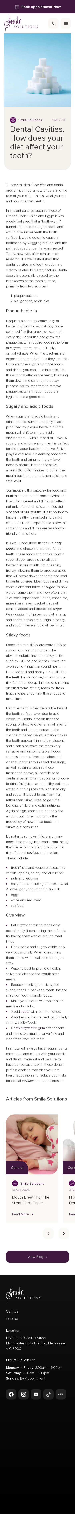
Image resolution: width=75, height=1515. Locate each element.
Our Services (17, 1420)
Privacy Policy (24, 1508)
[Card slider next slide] (64, 1233)
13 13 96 (12, 1319)
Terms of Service (50, 1508)
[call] (53, 23)
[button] (23, 1214)
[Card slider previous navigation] (48, 1233)
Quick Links (16, 1447)
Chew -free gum (28, 1028)
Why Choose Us (20, 1434)
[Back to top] (11, 1493)
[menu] (66, 23)
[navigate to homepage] (21, 23)
